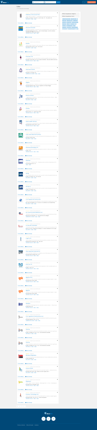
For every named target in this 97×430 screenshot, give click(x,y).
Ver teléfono (21, 37)
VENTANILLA (28, 333)
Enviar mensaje (29, 37)
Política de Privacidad (29, 425)
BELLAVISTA (28, 19)
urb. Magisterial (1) (69, 25)
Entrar (85, 2)
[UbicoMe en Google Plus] (48, 418)
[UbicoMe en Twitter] (53, 418)
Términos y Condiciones (21, 425)
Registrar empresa (91, 2)
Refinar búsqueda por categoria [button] (69, 13)
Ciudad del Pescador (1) (72, 29)
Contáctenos (36, 425)
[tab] (70, 14)
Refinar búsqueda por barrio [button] (68, 16)
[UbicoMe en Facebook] (43, 418)
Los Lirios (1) (69, 27)
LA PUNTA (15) (69, 22)
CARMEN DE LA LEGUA (30, 73)
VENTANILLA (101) (69, 20)
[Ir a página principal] (48, 413)
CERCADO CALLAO (29, 33)
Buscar (58, 2)
